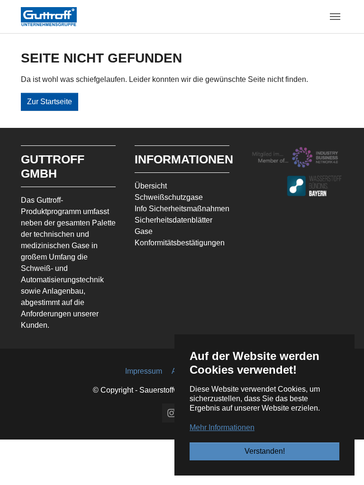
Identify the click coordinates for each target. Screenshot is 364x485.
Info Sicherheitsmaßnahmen (182, 209)
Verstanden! (265, 451)
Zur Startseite (49, 102)
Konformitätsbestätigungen (180, 243)
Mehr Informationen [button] (222, 427)
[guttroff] (49, 16)
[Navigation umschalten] (335, 17)
